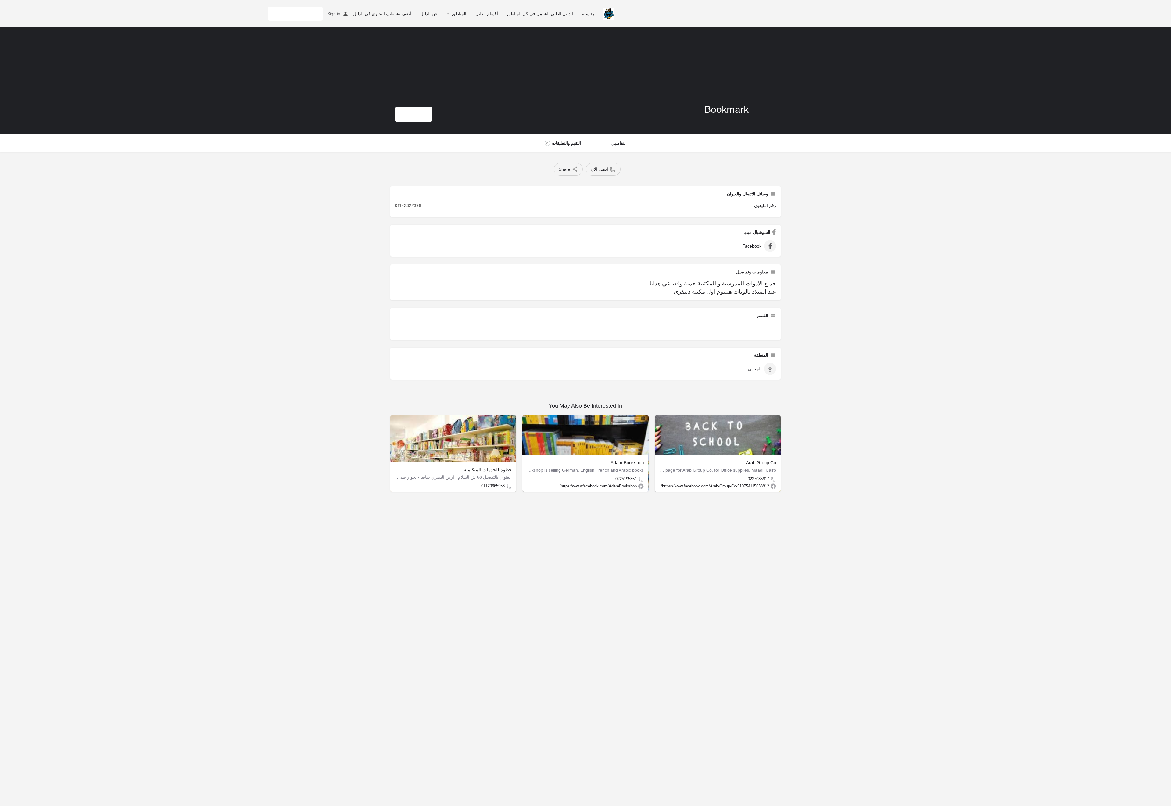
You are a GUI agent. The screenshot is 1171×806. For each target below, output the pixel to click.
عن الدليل (429, 13)
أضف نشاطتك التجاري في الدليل (382, 13)
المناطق (459, 13)
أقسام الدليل (486, 13)
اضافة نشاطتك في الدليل (295, 13)
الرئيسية (589, 13)
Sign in (333, 13)
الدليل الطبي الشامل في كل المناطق (540, 13)
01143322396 (408, 205)
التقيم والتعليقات (563, 143)
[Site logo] (607, 13)
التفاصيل (619, 143)
